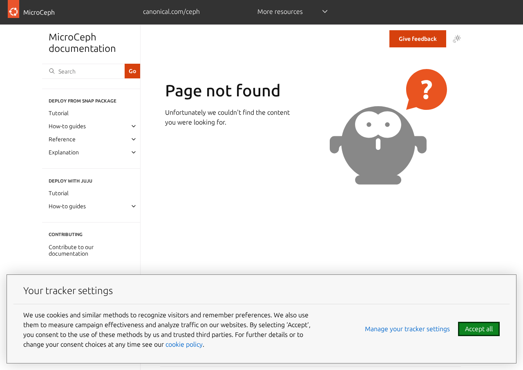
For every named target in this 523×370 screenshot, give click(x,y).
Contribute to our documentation (71, 250)
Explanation (64, 152)
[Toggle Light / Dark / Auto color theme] (457, 39)
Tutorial (59, 113)
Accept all (479, 328)
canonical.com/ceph (171, 11)
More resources (280, 11)
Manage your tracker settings (407, 328)
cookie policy (184, 344)
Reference (62, 139)
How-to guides (67, 126)
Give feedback (418, 39)
